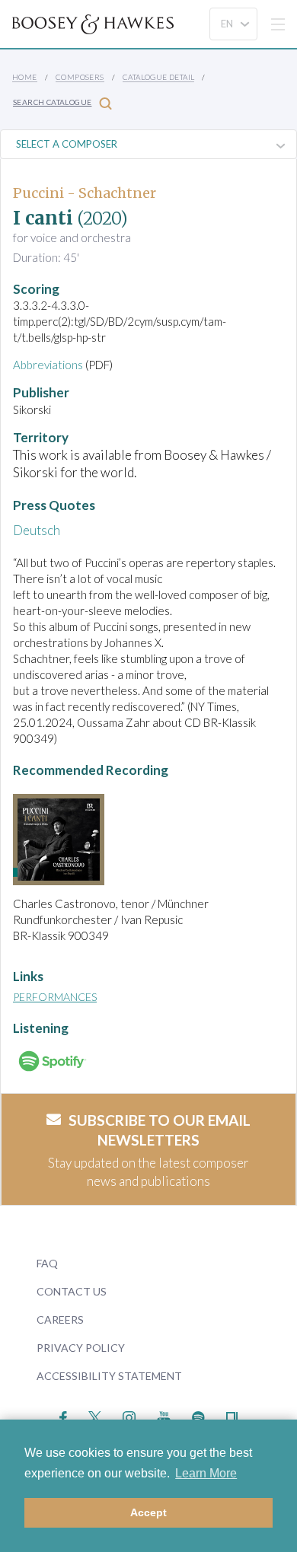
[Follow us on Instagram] (129, 1415)
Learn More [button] (206, 1473)
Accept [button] (148, 1512)
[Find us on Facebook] (63, 1415)
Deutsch (36, 530)
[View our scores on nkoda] (232, 1415)
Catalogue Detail (158, 76)
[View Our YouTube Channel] (164, 1415)
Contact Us (72, 1291)
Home (24, 76)
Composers (80, 76)
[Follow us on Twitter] (94, 1415)
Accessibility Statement (109, 1375)
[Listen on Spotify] (198, 1415)
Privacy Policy (81, 1347)
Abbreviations (48, 364)
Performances (55, 996)
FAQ (47, 1263)
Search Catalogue (52, 102)
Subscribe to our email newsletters (160, 1130)
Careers (60, 1319)
